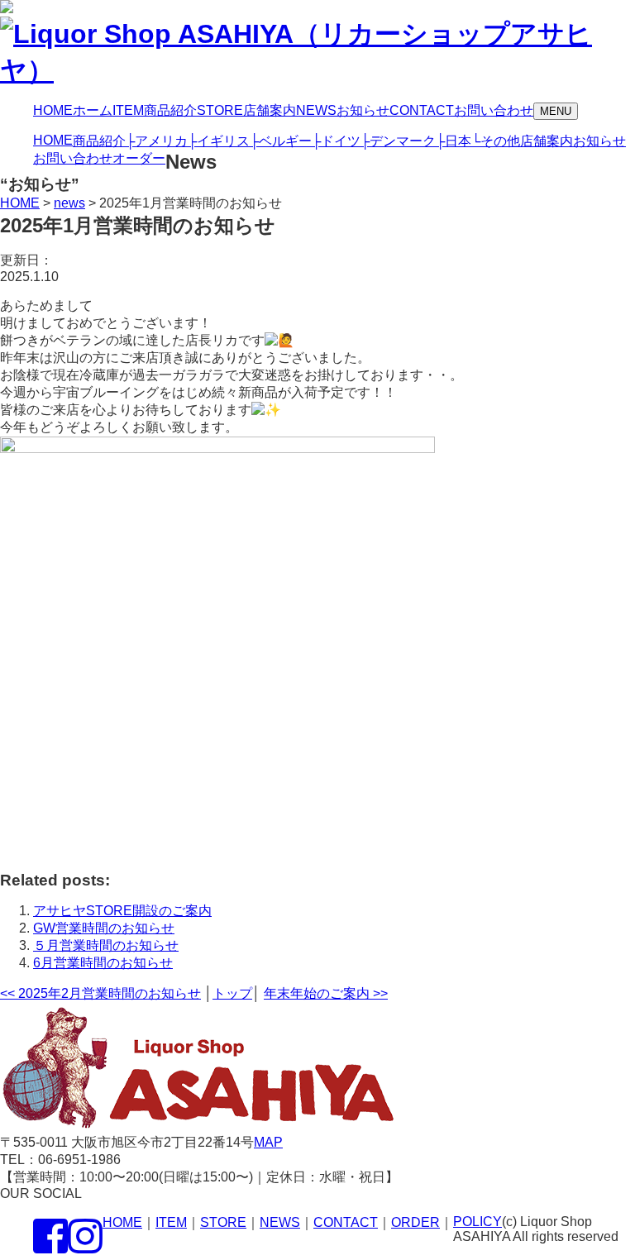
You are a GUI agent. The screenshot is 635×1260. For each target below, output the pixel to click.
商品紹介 (99, 141)
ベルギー (281, 141)
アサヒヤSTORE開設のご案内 (122, 911)
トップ (232, 993)
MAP (268, 1142)
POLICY (477, 1222)
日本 (453, 141)
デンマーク (398, 141)
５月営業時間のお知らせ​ (106, 945)
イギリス (219, 141)
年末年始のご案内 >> (326, 993)
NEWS (280, 1222)
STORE (223, 1222)
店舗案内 (546, 141)
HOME (53, 140)
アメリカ (157, 141)
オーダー (138, 158)
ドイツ (336, 141)
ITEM (171, 1222)
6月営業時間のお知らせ (103, 963)
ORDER (415, 1222)
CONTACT (345, 1222)
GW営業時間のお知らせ (103, 928)
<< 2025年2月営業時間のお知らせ (100, 993)
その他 (495, 141)
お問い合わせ (72, 158)
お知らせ (599, 141)
